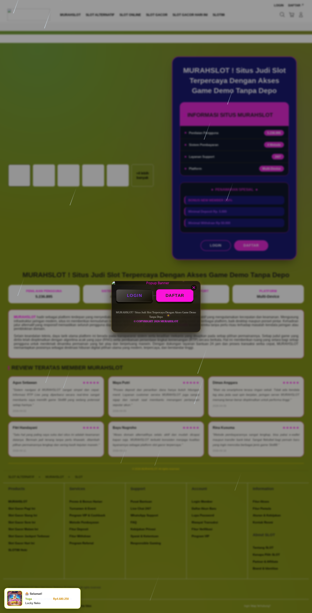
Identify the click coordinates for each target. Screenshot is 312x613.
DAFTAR (175, 295)
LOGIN (134, 295)
